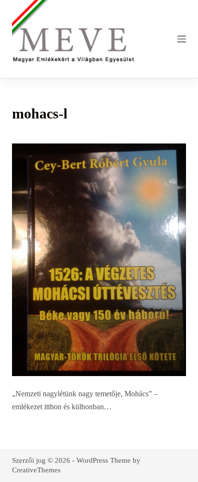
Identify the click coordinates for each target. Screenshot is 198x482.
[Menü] (181, 39)
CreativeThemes (36, 470)
